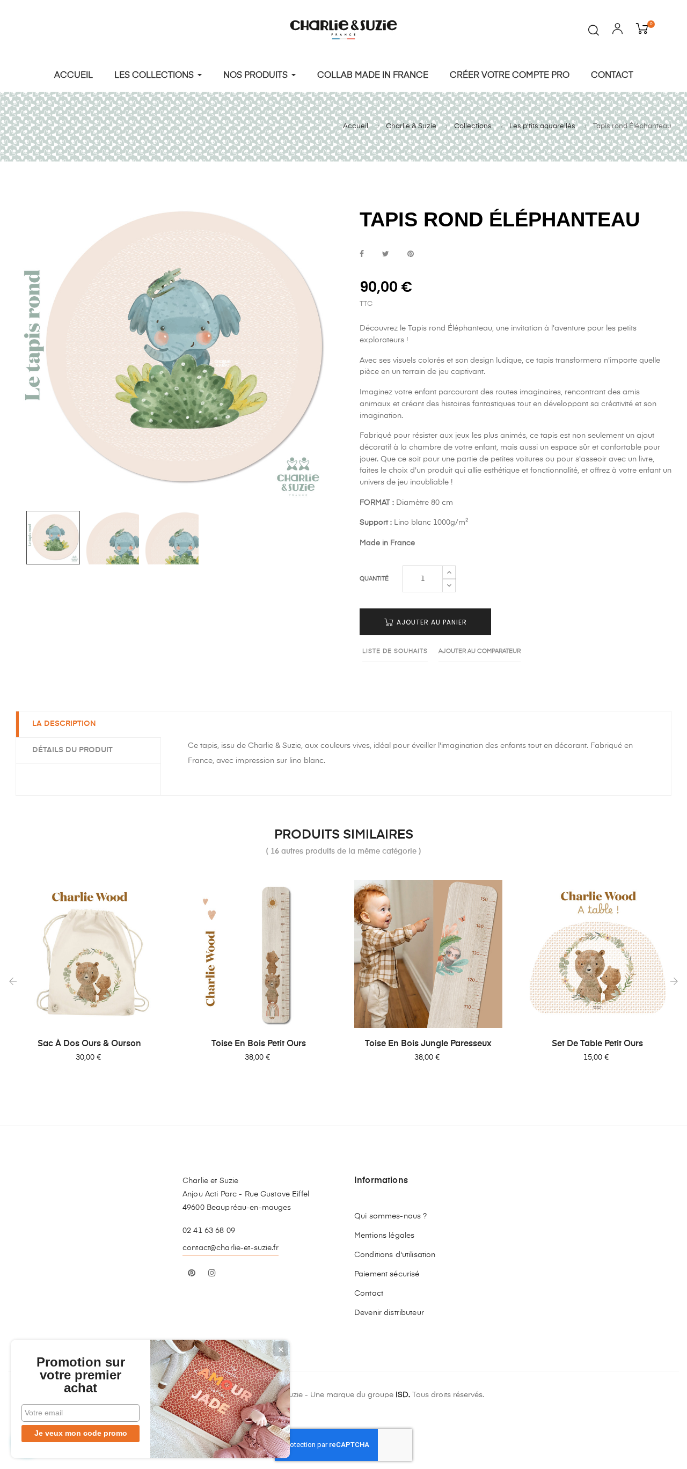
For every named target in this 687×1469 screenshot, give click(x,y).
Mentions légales (384, 1235)
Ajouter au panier (430, 622)
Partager (362, 254)
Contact (368, 1293)
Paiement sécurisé (386, 1274)
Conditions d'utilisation (394, 1255)
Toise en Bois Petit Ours (258, 1044)
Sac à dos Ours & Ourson (89, 1044)
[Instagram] (212, 1274)
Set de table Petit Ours (597, 1044)
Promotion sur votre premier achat (80, 1375)
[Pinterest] (192, 1274)
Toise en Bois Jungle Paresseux (428, 1044)
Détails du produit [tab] (72, 750)
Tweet (385, 254)
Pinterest (410, 254)
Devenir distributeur (389, 1313)
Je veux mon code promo (80, 1433)
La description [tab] (64, 724)
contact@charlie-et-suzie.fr (230, 1248)
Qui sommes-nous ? (390, 1216)
